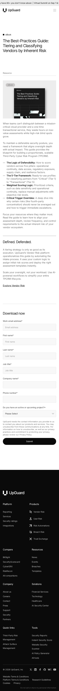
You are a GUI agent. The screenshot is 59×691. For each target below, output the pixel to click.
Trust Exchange (41, 539)
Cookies (6, 683)
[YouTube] (54, 669)
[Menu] (53, 10)
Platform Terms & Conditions (16, 679)
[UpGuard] (11, 10)
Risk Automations (41, 525)
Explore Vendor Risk (14, 285)
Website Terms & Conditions (15, 676)
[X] (31, 669)
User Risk (38, 518)
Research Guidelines (41, 679)
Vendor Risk (39, 512)
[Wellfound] (49, 669)
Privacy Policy (25, 434)
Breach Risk (39, 532)
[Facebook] (40, 669)
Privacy (17, 683)
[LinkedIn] (35, 669)
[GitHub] (45, 669)
